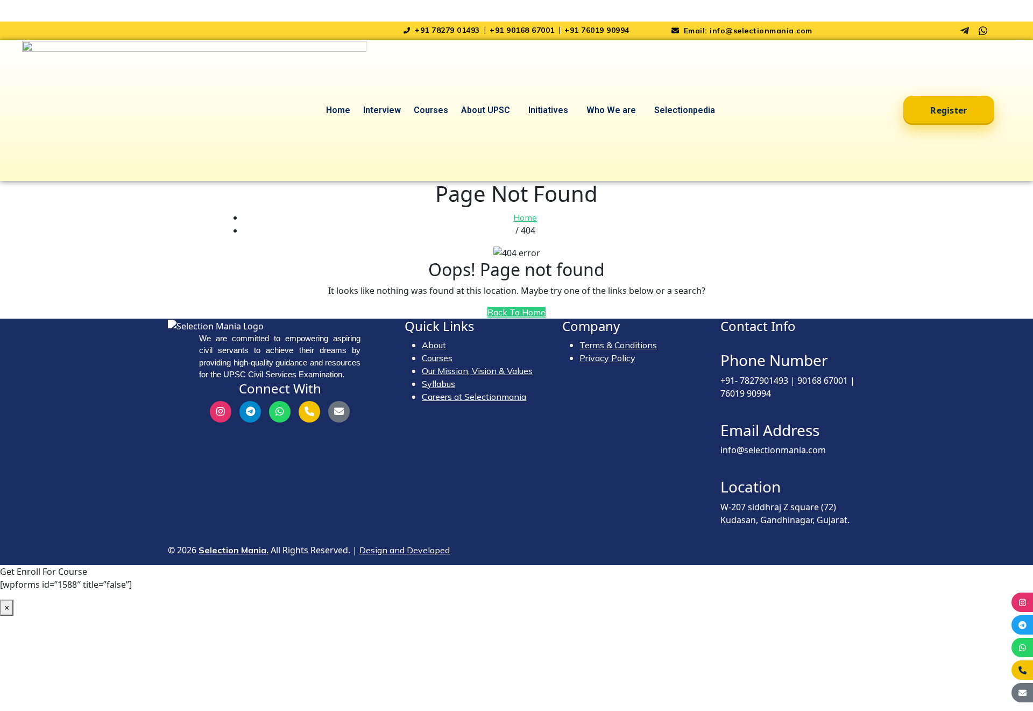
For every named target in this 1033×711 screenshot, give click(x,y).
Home (338, 110)
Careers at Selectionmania (474, 396)
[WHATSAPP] (1022, 647)
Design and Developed (404, 550)
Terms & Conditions (618, 345)
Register (948, 110)
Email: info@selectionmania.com (746, 31)
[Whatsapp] (983, 31)
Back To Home (516, 312)
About (434, 345)
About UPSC (485, 110)
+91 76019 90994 (596, 30)
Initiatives (548, 110)
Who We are (611, 110)
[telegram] (965, 31)
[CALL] (1022, 670)
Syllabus (438, 383)
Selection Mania (32, 6)
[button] (488, 110)
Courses (431, 110)
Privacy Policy (607, 358)
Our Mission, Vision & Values (477, 370)
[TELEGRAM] (1022, 625)
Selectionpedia (684, 110)
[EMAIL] (1022, 692)
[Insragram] (946, 31)
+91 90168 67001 (523, 30)
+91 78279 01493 (447, 30)
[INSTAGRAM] (1022, 602)
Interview (382, 110)
